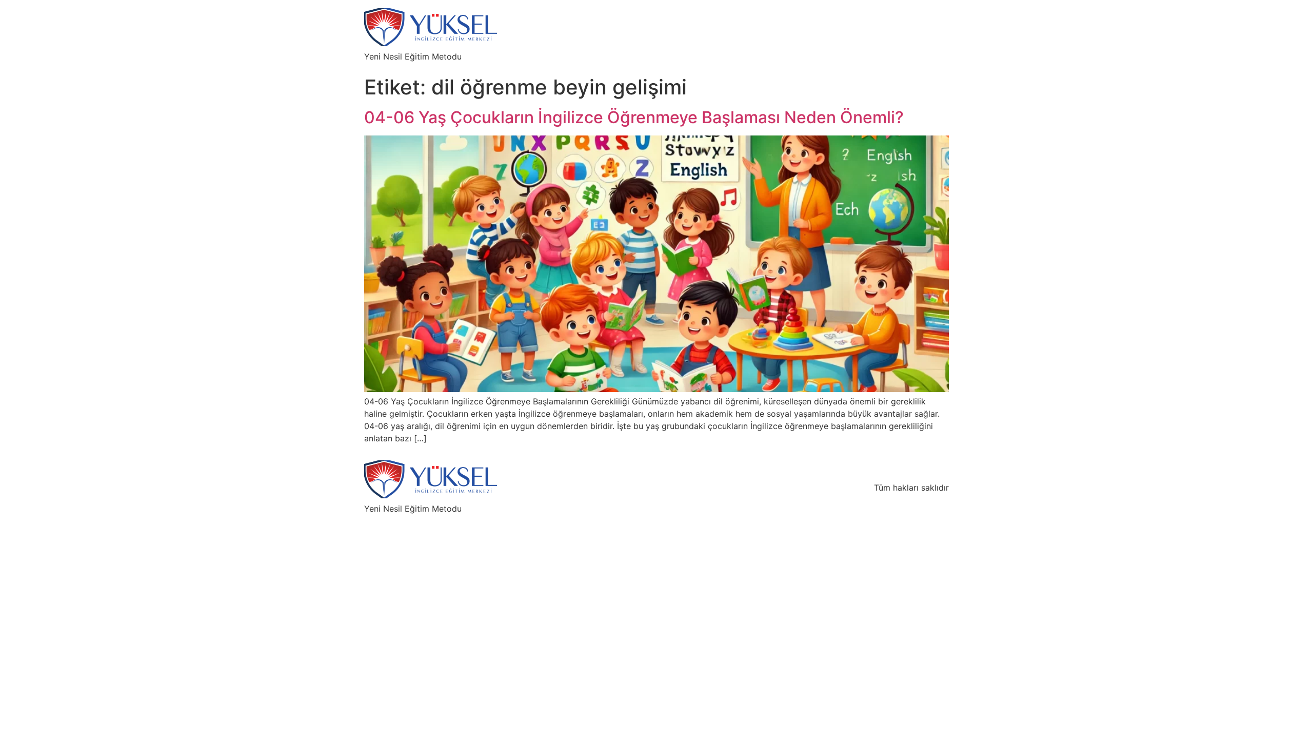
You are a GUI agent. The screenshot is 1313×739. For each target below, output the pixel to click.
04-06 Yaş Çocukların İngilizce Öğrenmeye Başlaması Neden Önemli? (634, 117)
